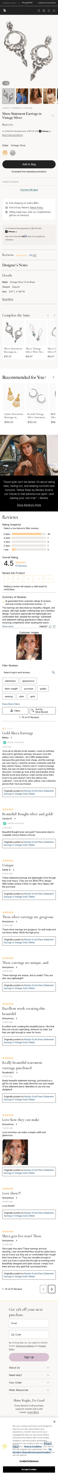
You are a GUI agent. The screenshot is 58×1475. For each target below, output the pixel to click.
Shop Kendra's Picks (29, 505)
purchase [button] (28, 688)
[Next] (53, 377)
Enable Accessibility (47, 3)
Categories (17, 108)
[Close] (54, 1421)
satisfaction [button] (10, 681)
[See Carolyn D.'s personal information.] (15, 818)
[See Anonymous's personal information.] (16, 921)
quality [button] (43, 688)
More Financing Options (12, 135)
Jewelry (6, 108)
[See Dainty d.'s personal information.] (13, 870)
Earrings (28, 108)
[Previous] (45, 377)
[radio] (5, 153)
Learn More (33, 1412)
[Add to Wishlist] (53, 116)
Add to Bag (29, 164)
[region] (29, 1446)
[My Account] (43, 10)
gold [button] (32, 696)
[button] (8, 579)
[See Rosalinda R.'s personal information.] (17, 1072)
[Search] (38, 10)
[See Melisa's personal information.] (11, 737)
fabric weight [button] (11, 688)
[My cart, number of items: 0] (48, 10)
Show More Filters (11, 704)
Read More (7, 299)
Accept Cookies (29, 1469)
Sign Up (29, 1357)
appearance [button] (28, 681)
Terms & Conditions (25, 1346)
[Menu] (54, 10)
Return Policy (36, 207)
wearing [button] (9, 696)
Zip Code (16, 1334)
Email (14, 1323)
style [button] (21, 696)
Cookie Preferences (28, 1461)
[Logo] (5, 10)
